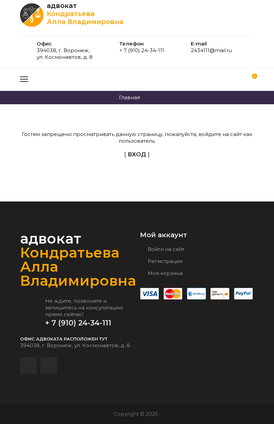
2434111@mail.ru (211, 50)
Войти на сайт (165, 249)
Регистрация (164, 261)
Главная (129, 97)
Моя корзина (164, 273)
